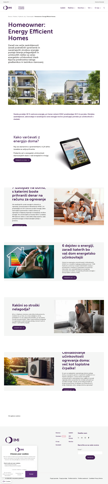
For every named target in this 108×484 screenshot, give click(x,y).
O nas (97, 8)
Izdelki (62, 8)
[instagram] (85, 437)
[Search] (104, 8)
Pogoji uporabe (54, 478)
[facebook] (88, 437)
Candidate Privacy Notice (96, 478)
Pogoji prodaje (63, 478)
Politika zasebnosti (83, 478)
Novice (71, 441)
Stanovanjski (30, 16)
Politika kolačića (72, 478)
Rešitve (70, 8)
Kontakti (58, 445)
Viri (89, 8)
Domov (10, 16)
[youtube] (82, 437)
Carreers (58, 436)
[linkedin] (78, 437)
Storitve (81, 8)
